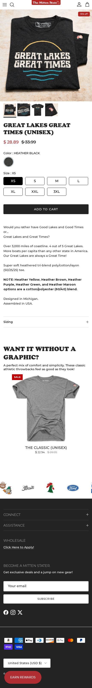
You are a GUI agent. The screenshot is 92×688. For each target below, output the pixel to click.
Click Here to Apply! (18, 547)
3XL (56, 192)
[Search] (14, 4)
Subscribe (46, 598)
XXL (34, 192)
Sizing (8, 322)
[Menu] (4, 4)
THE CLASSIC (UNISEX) (46, 448)
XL (13, 192)
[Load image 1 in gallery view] (46, 55)
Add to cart (46, 209)
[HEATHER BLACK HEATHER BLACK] (8, 162)
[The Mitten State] (46, 2)
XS (13, 181)
